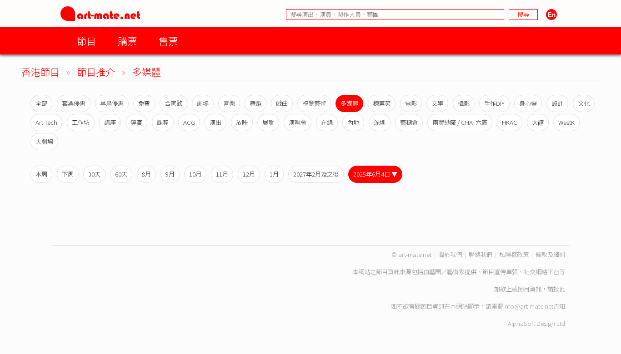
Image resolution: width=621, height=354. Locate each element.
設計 (557, 103)
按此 (559, 289)
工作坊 (81, 122)
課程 (163, 122)
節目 (86, 41)
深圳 (380, 122)
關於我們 (450, 254)
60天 (121, 174)
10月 (195, 174)
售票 (168, 41)
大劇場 (44, 141)
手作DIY (494, 103)
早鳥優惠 (112, 103)
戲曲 (282, 103)
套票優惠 (73, 103)
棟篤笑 (382, 103)
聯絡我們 (480, 254)
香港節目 (40, 71)
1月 (274, 174)
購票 (127, 41)
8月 (146, 174)
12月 (249, 174)
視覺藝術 (314, 103)
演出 (215, 122)
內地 (353, 122)
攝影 (464, 103)
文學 (437, 103)
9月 (170, 174)
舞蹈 (255, 103)
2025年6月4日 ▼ (375, 174)
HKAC (509, 122)
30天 (94, 174)
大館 (538, 122)
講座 (110, 122)
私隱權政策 (514, 254)
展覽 (268, 122)
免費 (144, 103)
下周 (68, 174)
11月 (222, 174)
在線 (327, 122)
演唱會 (297, 122)
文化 (584, 103)
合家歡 (173, 103)
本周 (41, 174)
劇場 (203, 103)
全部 (41, 103)
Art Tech (46, 122)
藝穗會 (409, 122)
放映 (242, 122)
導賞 (136, 122)
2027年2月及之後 (316, 174)
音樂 (229, 103)
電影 (411, 103)
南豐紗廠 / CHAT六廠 (459, 122)
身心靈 (528, 103)
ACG (189, 122)
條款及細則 (550, 254)
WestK (566, 122)
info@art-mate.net (528, 306)
